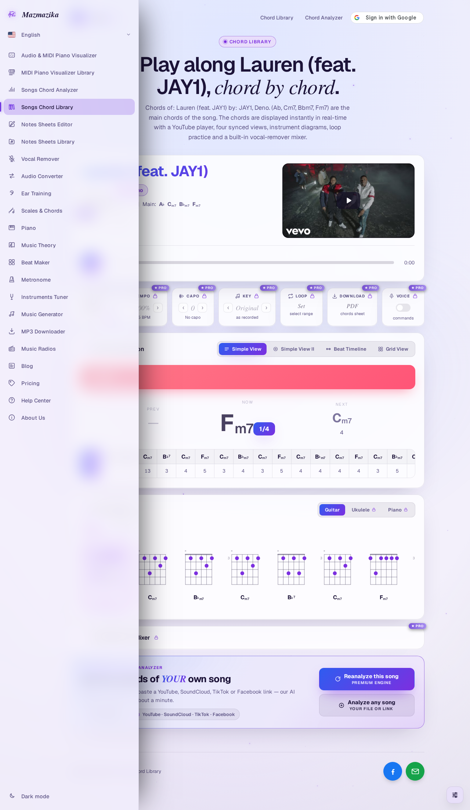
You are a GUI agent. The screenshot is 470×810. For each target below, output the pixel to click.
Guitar (332, 510)
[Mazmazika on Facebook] (392, 771)
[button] (152, 574)
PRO (163, 288)
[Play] (348, 201)
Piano (395, 510)
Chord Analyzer (324, 17)
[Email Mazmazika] (415, 771)
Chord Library (276, 17)
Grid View (397, 349)
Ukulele (361, 510)
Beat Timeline (350, 349)
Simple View (246, 349)
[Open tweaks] (454, 795)
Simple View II (297, 349)
